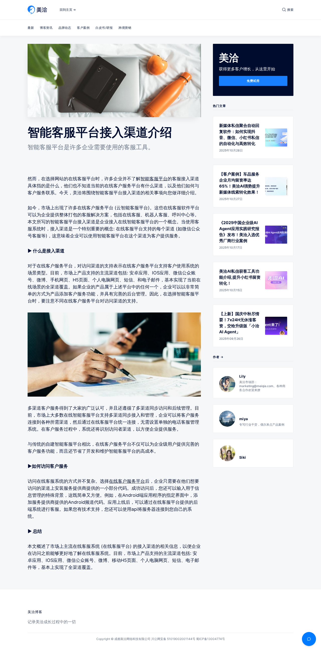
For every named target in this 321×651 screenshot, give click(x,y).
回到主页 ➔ (68, 10)
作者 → (218, 357)
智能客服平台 (154, 178)
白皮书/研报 (104, 28)
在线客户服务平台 (127, 481)
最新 (31, 28)
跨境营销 (125, 28)
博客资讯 (46, 28)
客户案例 (83, 28)
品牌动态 (64, 28)
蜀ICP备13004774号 (210, 639)
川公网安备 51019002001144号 (173, 639)
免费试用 (253, 81)
